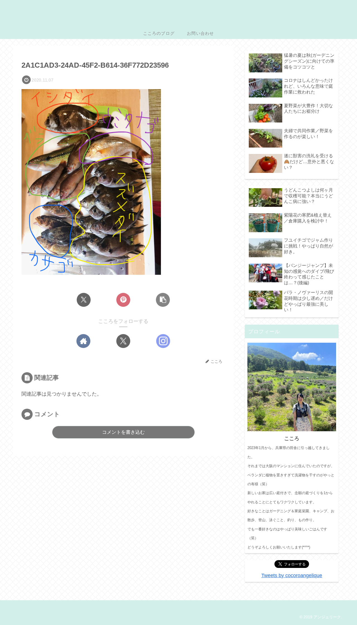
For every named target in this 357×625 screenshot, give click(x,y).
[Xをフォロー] (123, 341)
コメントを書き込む (123, 432)
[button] (163, 300)
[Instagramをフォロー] (163, 341)
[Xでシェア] (84, 300)
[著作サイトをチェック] (83, 341)
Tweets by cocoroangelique (291, 575)
